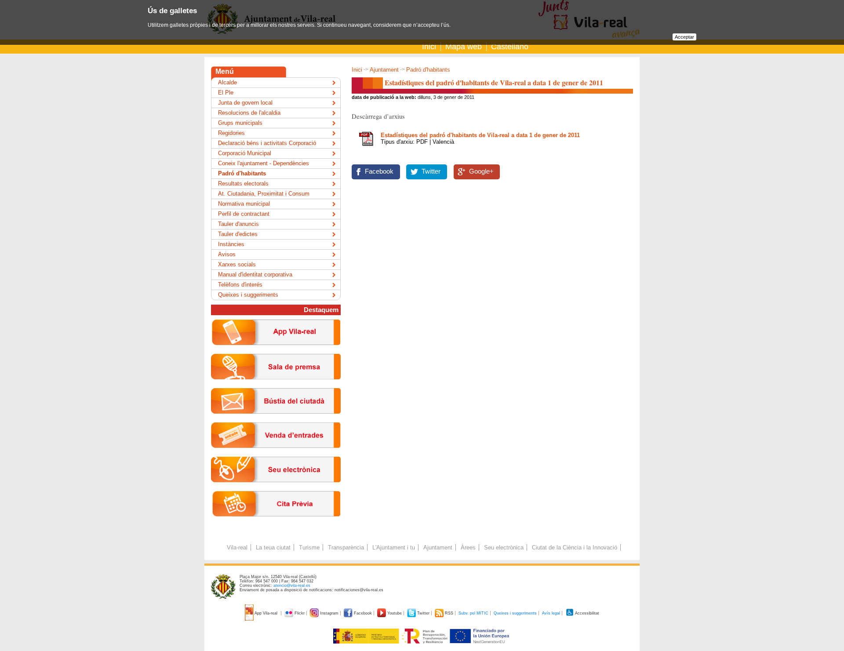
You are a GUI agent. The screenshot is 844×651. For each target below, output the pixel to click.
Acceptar (684, 37)
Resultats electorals (243, 183)
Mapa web (463, 46)
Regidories (231, 133)
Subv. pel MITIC (473, 613)
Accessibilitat (586, 613)
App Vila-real (266, 613)
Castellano (509, 46)
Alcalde (227, 82)
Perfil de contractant (243, 214)
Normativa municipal (244, 203)
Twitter (431, 171)
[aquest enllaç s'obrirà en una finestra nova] (276, 489)
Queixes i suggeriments (248, 294)
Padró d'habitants (428, 69)
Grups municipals (240, 123)
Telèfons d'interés (240, 284)
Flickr (299, 613)
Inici (429, 46)
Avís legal (551, 613)
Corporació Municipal (244, 153)
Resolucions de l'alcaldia (249, 112)
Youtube (394, 613)
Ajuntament (384, 69)
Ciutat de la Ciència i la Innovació (574, 547)
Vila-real (237, 547)
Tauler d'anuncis (238, 224)
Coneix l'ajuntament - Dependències (263, 163)
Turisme (309, 547)
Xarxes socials (237, 264)
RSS (449, 613)
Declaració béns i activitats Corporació (267, 143)
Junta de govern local (245, 102)
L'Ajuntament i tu (393, 547)
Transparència (346, 547)
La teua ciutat (273, 547)
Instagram (329, 613)
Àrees (468, 547)
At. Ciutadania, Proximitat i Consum (263, 193)
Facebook (379, 171)
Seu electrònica (504, 547)
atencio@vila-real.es (291, 585)
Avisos (227, 254)
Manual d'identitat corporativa (255, 274)
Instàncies (231, 244)
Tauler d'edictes (238, 234)
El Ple (225, 92)
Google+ (481, 171)
